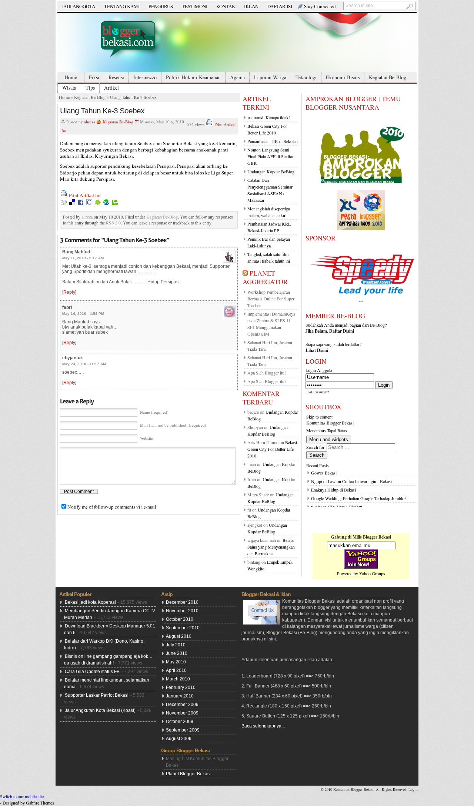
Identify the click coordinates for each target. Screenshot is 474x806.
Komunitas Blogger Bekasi (330, 423)
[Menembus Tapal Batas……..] (237, 42)
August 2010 (178, 636)
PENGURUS (160, 6)
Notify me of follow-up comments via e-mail (111, 506)
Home (70, 77)
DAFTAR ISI (279, 6)
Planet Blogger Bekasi (188, 773)
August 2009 (178, 738)
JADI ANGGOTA (78, 6)
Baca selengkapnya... (263, 726)
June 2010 (176, 653)
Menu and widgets (328, 439)
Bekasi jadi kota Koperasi (90, 602)
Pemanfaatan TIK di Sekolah (272, 141)
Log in (413, 789)
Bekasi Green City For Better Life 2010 (272, 449)
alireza (89, 121)
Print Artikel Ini (85, 195)
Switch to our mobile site (22, 796)
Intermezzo (145, 77)
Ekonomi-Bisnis (343, 77)
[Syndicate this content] (245, 273)
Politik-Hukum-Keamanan (193, 77)
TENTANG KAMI (122, 6)
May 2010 (176, 662)
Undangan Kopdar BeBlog (270, 171)
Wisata (69, 87)
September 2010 (183, 627)
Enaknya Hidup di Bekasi (333, 490)
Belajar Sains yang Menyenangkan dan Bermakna (271, 546)
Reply (69, 292)
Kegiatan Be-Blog (387, 77)
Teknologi (306, 77)
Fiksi (94, 77)
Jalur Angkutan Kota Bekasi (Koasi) (100, 710)
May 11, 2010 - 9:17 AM (83, 258)
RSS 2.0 (113, 223)
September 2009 (183, 730)
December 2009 (182, 704)
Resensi (116, 77)
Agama (237, 77)
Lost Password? (317, 391)
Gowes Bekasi (324, 473)
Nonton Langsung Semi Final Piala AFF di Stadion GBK (270, 156)
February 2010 (181, 687)
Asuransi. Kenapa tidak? (268, 117)
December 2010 (182, 602)
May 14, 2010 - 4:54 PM (83, 314)
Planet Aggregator (265, 277)
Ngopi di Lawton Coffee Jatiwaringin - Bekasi (351, 481)
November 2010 (182, 610)
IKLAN (251, 6)
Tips (90, 87)
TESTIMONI (194, 6)
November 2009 (182, 713)
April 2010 (176, 670)
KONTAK (225, 6)
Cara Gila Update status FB (92, 671)
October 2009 (179, 721)
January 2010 (180, 696)
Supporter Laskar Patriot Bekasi (96, 695)
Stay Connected (320, 6)
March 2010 (178, 679)
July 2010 (176, 644)
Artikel (111, 87)
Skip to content (319, 417)
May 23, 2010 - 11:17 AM (84, 364)
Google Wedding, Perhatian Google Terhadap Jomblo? (358, 498)
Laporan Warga (270, 77)
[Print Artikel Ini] (209, 124)
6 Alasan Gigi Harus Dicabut (336, 507)
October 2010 (179, 619)
